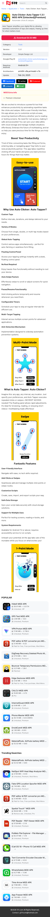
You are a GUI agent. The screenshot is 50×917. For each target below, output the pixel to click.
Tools (22, 9)
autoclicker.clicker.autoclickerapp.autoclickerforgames (32, 60)
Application (12, 9)
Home (3, 9)
